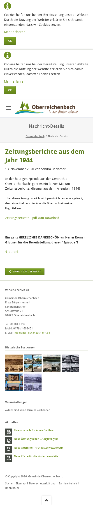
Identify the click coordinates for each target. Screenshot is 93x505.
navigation (9, 108)
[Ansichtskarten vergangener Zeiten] (14, 363)
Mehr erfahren (14, 32)
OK (10, 41)
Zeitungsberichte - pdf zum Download (32, 218)
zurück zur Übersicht (26, 271)
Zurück (14, 252)
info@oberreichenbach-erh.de (32, 333)
